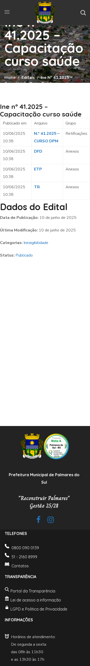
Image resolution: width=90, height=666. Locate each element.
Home (10, 77)
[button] (83, 12)
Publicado (24, 255)
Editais (28, 77)
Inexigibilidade (36, 243)
